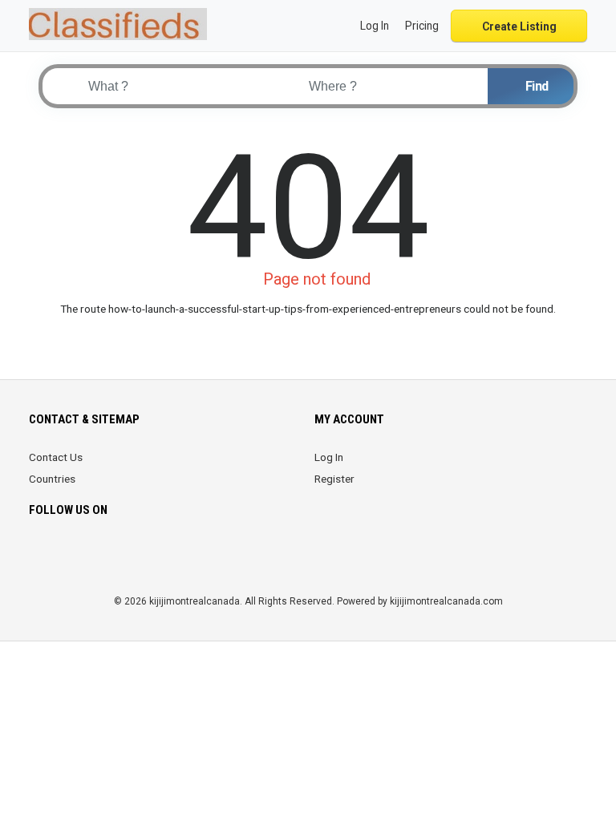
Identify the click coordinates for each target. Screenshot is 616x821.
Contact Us (56, 457)
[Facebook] (39, 557)
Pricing (422, 25)
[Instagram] (84, 557)
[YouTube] (174, 557)
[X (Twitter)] (61, 557)
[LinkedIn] (106, 557)
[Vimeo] (196, 557)
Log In (328, 457)
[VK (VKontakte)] (219, 557)
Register (334, 478)
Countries (52, 478)
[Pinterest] (129, 557)
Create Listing (519, 26)
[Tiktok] (151, 557)
